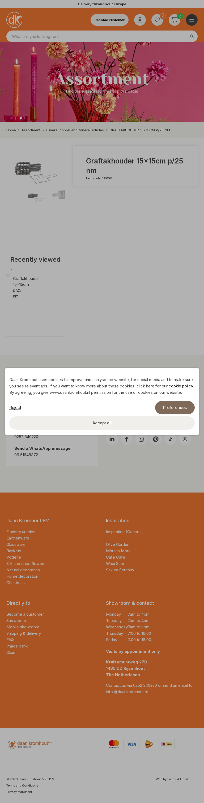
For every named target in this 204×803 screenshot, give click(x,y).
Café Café (115, 557)
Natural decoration (23, 569)
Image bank (17, 646)
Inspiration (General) (124, 531)
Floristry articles (20, 531)
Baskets (13, 550)
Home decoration (22, 576)
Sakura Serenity (120, 569)
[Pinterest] (156, 439)
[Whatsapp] (185, 439)
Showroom (16, 620)
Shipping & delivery (23, 633)
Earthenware (17, 538)
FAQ (10, 639)
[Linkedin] (112, 439)
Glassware (16, 544)
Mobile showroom (22, 626)
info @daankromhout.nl (127, 691)
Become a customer (25, 614)
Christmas (15, 582)
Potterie (13, 557)
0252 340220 (26, 436)
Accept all (102, 422)
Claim (11, 652)
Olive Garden (117, 544)
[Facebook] (127, 439)
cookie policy (181, 385)
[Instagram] (141, 439)
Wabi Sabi (115, 563)
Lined (184, 779)
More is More (118, 550)
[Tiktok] (170, 439)
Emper (171, 779)
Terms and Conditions (22, 785)
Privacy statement (19, 792)
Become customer (110, 20)
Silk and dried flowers (26, 563)
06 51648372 (26, 454)
